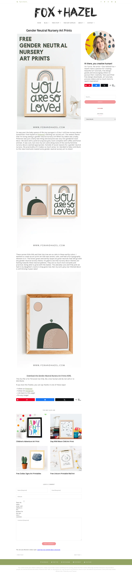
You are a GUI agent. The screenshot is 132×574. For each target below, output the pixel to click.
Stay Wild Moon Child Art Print (62, 441)
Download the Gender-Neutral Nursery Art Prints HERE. (49, 376)
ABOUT (80, 22)
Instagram (29, 391)
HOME (39, 22)
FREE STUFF (55, 22)
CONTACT (90, 22)
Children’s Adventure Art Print (27, 441)
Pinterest (41, 134)
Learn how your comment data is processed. (48, 549)
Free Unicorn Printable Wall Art (62, 474)
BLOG (46, 22)
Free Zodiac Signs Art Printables (28, 474)
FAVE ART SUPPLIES (70, 22)
